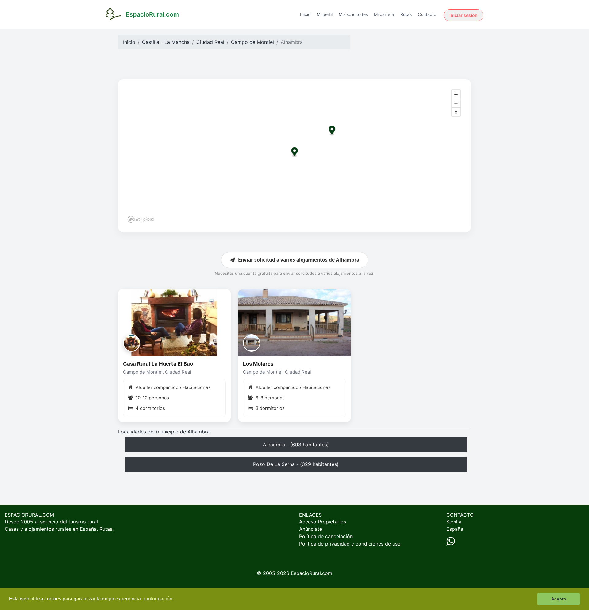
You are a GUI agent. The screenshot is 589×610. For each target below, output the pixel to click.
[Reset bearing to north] (456, 111)
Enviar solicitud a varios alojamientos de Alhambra (298, 259)
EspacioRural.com (311, 573)
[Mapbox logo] (140, 219)
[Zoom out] (456, 103)
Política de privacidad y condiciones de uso (350, 544)
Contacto (427, 14)
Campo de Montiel (252, 42)
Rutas (406, 14)
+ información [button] (157, 598)
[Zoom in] (456, 94)
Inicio (305, 14)
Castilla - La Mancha (166, 42)
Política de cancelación (326, 536)
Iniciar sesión (463, 15)
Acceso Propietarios (322, 522)
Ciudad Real (210, 42)
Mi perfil (325, 14)
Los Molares (258, 364)
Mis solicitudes (353, 14)
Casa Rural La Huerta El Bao (158, 364)
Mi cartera (384, 14)
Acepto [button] (558, 598)
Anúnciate (310, 529)
